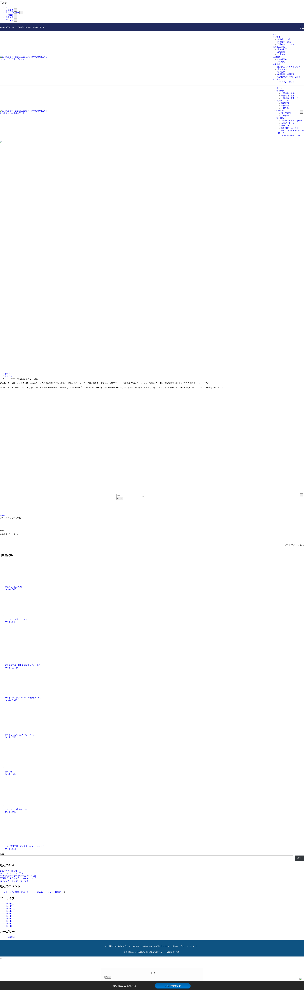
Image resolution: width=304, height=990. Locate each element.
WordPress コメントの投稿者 (49, 892)
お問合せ (9, 20)
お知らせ (4, 515)
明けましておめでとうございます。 (15, 881)
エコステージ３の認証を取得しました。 (17, 892)
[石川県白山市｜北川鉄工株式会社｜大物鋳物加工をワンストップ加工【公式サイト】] (24, 59)
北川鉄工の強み (146, 946)
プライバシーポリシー (188, 946)
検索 (2, 854)
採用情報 (166, 946)
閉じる (119, 498)
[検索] (303, 28)
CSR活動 (157, 946)
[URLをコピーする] (2, 531)
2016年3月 (10, 926)
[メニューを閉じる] (1, 1)
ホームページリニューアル (11, 873)
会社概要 (136, 946)
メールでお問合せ (171, 986)
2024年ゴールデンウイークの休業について (18, 878)
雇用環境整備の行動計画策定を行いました (18, 876)
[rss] (303, 25)
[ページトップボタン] (1, 958)
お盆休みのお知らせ (8, 871)
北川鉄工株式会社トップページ (119, 946)
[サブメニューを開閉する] (15, 10)
